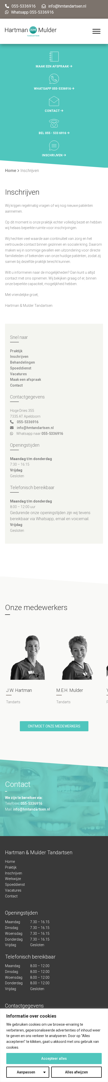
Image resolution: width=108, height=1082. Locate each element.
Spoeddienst (20, 368)
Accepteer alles (54, 1058)
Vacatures (18, 374)
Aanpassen (26, 1072)
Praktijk (16, 351)
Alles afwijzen (76, 1072)
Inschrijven (52, 155)
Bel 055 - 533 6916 (53, 133)
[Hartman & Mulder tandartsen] (31, 31)
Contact (53, 111)
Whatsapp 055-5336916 (53, 88)
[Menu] (96, 31)
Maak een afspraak (53, 66)
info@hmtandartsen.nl (35, 428)
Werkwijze (13, 879)
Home (10, 170)
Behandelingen (22, 362)
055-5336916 (27, 422)
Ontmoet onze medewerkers (54, 726)
